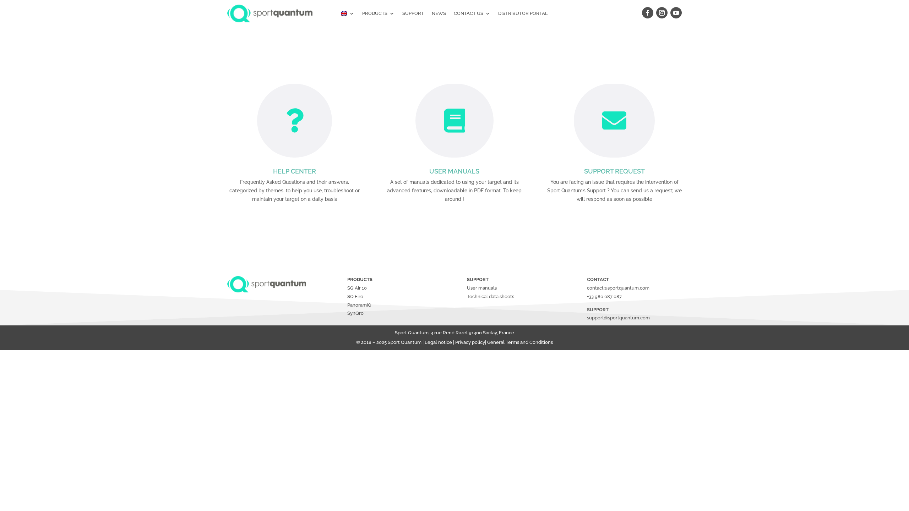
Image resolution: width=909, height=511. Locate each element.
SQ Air (354, 288)
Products (374, 13)
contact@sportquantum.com (618, 288)
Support (413, 13)
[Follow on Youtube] (676, 12)
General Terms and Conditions (520, 342)
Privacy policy (470, 342)
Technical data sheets (490, 296)
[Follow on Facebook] (647, 12)
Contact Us (468, 13)
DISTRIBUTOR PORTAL (523, 13)
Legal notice (438, 342)
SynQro (355, 313)
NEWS (439, 13)
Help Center (294, 171)
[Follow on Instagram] (662, 12)
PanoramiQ (359, 305)
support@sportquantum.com (618, 317)
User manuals (482, 288)
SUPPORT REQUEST (614, 171)
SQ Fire (355, 296)
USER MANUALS (454, 171)
